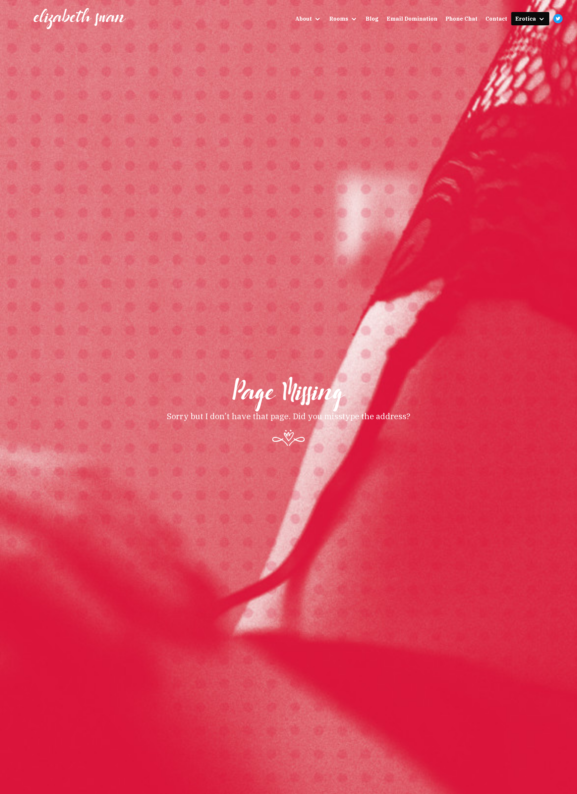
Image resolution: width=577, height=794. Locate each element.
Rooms (338, 18)
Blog (372, 18)
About (303, 18)
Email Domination (412, 18)
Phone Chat (461, 18)
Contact (496, 18)
